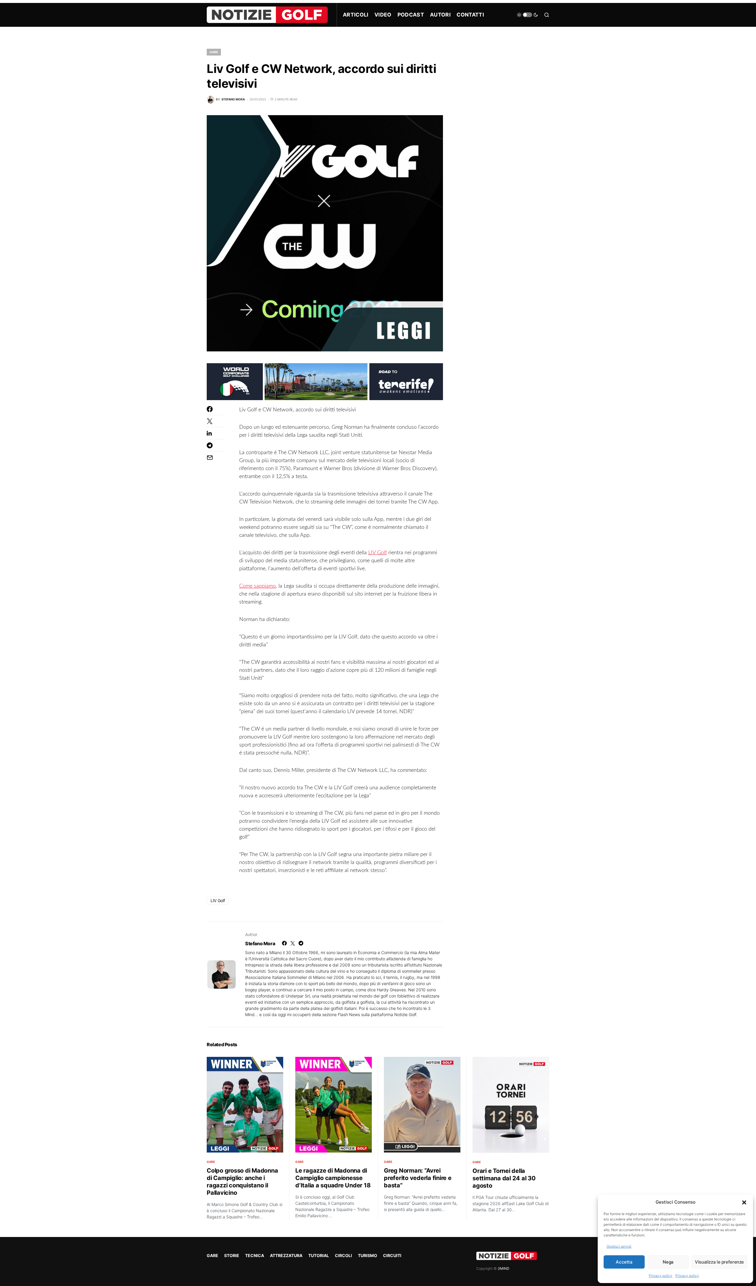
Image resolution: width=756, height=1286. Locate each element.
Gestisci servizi (619, 1246)
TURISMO (367, 1255)
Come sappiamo (257, 586)
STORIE (231, 1255)
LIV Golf (377, 552)
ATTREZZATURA (286, 1255)
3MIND (503, 1268)
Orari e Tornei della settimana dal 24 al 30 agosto (504, 1178)
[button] (744, 1202)
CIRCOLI (343, 1255)
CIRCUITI (392, 1255)
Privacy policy (660, 1275)
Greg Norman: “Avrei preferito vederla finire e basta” (418, 1178)
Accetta (624, 1262)
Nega (668, 1262)
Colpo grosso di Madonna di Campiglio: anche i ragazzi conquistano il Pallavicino (242, 1181)
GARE (214, 52)
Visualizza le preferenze (719, 1262)
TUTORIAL (318, 1255)
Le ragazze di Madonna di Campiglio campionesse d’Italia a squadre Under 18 (332, 1178)
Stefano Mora (260, 943)
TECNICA (254, 1255)
